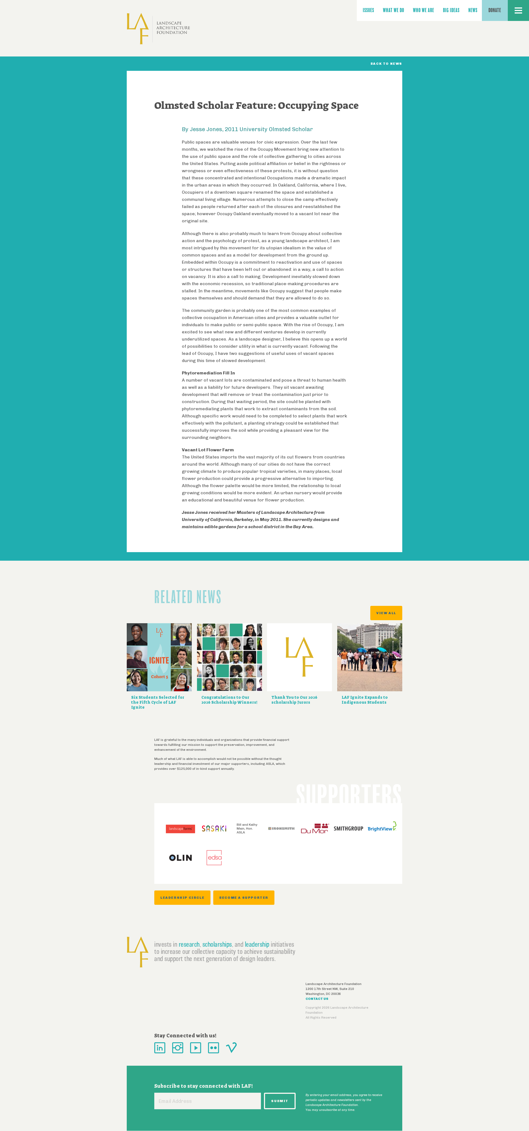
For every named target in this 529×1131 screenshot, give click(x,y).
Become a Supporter (243, 898)
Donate (494, 10)
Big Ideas (451, 10)
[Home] (158, 29)
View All (386, 613)
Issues (368, 10)
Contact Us (317, 999)
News (472, 10)
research (189, 944)
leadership (257, 944)
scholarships (217, 944)
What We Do (393, 10)
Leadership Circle (182, 898)
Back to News (386, 64)
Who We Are (423, 10)
